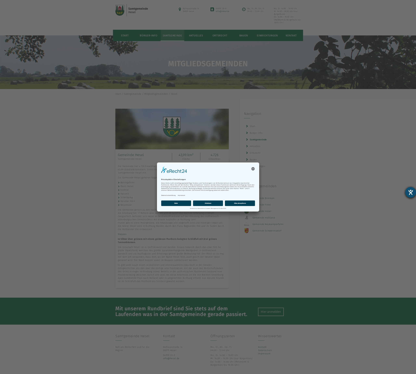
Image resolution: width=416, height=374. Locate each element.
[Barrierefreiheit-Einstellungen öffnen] (410, 192)
